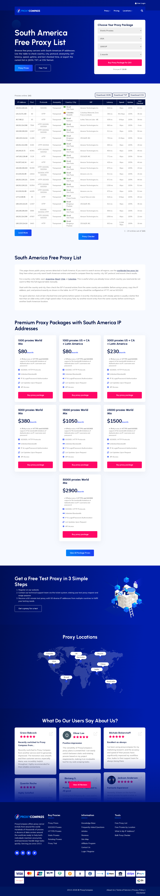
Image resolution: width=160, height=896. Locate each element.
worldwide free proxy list (127, 270)
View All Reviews (80, 785)
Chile (63, 279)
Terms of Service (123, 890)
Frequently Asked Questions (92, 827)
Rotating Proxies (55, 839)
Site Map (85, 839)
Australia (111, 681)
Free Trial (43, 68)
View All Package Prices (80, 553)
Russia (100, 653)
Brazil (57, 279)
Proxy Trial (52, 843)
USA (54, 661)
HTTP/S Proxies (54, 831)
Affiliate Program (88, 843)
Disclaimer (140, 893)
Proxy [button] (106, 11)
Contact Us (85, 847)
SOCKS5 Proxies (54, 827)
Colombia (72, 279)
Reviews (85, 835)
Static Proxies (53, 835)
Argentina (50, 279)
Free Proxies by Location (125, 827)
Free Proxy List (121, 823)
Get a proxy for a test (28, 608)
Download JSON (103, 95)
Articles (84, 831)
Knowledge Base (88, 823)
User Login (141, 3)
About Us (111, 890)
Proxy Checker (88, 236)
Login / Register (87, 851)
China (102, 664)
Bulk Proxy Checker (122, 835)
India (97, 669)
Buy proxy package (35, 395)
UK (76, 653)
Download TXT (120, 95)
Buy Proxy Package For (119, 62)
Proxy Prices (23, 68)
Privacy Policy (138, 890)
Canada (49, 653)
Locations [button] (127, 11)
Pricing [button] (116, 11)
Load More (23, 233)
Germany (81, 657)
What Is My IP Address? (125, 831)
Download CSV (137, 95)
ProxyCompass (86, 890)
